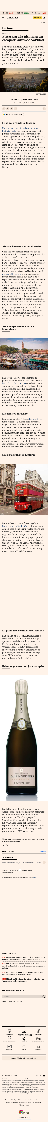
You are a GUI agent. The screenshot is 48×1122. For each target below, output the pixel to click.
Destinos (5, 33)
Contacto (7, 1100)
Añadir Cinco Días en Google (14, 114)
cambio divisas (24, 1042)
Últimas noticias (9, 953)
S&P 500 (20, 13)
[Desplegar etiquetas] (44, 862)
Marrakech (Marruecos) (14, 383)
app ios (24, 1049)
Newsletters (38, 1102)
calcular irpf (10, 1034)
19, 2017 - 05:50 (26, 103)
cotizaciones (9, 1049)
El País (43, 22)
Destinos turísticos (8, 863)
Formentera (35, 419)
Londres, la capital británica (16, 526)
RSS (33, 1102)
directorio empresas (38, 1042)
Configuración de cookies (35, 1100)
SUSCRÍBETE (37, 17)
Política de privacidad (12, 1102)
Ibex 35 (5, 13)
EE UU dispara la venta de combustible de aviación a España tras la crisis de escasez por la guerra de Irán (23, 966)
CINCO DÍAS (15, 100)
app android (38, 1049)
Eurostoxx (12, 1001)
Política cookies (22, 1100)
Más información (7, 872)
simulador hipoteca (24, 1034)
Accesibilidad (23, 1102)
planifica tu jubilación (9, 1042)
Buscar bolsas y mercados (13, 990)
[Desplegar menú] (3, 17)
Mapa (29, 1102)
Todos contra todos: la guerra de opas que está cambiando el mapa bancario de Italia (22, 973)
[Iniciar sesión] (44, 18)
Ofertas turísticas (27, 863)
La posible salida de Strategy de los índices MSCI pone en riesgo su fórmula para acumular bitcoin (23, 958)
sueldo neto (38, 1034)
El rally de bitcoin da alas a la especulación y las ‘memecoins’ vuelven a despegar (23, 980)
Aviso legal (14, 1100)
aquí (34, 877)
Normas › (43, 851)
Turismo (38, 863)
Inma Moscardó (30, 100)
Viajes (18, 863)
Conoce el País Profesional (24, 1058)
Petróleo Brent (36, 13)
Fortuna (7, 28)
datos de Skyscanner (12, 274)
